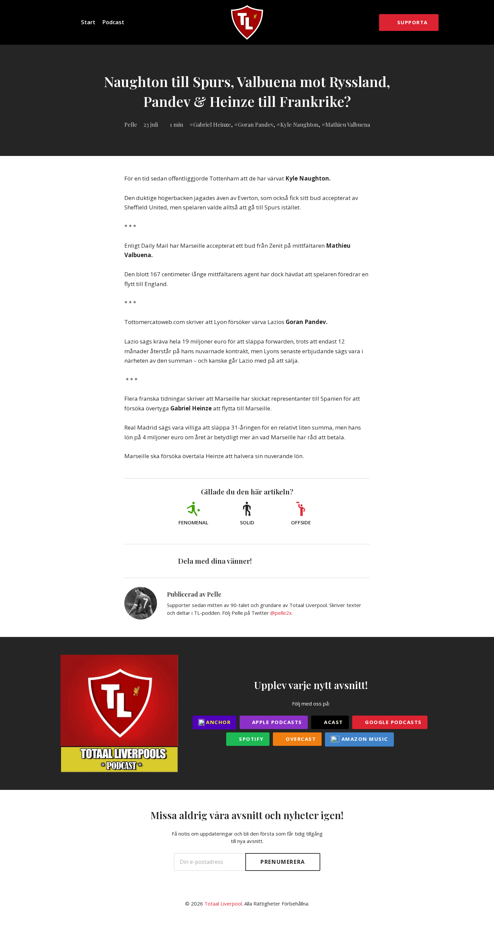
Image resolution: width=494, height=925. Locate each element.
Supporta (412, 22)
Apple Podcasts (276, 722)
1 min (176, 124)
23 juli (150, 124)
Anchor (217, 722)
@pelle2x (281, 612)
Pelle (130, 124)
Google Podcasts (392, 722)
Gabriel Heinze (212, 124)
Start (88, 22)
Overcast (300, 738)
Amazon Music (363, 738)
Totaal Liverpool (223, 903)
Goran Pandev (255, 124)
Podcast (113, 22)
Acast (332, 722)
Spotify (250, 738)
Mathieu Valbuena (347, 124)
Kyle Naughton (299, 124)
